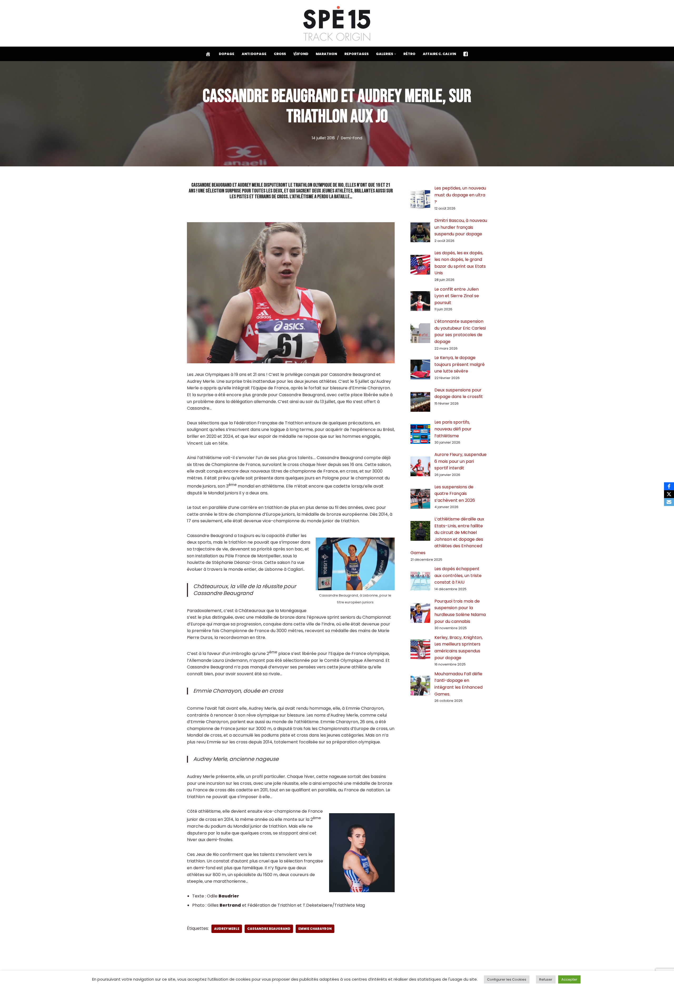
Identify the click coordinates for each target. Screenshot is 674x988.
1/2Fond (300, 54)
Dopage (226, 54)
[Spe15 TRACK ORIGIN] (337, 23)
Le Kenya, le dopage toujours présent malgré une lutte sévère (459, 364)
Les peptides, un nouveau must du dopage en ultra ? (460, 195)
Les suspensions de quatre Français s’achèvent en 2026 (454, 493)
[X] (669, 494)
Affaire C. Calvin (439, 54)
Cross (280, 54)
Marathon (326, 54)
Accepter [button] (569, 979)
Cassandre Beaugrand (268, 928)
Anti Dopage (254, 54)
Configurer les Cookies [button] (506, 979)
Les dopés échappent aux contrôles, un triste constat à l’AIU (458, 575)
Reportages (356, 54)
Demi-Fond (351, 138)
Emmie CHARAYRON (315, 928)
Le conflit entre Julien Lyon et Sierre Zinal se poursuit (456, 296)
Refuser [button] (545, 979)
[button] (395, 54)
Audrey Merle (226, 928)
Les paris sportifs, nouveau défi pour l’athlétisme (453, 429)
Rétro (409, 54)
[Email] (669, 502)
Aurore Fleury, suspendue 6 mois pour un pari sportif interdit (460, 461)
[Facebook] (669, 486)
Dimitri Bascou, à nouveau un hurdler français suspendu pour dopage (460, 227)
